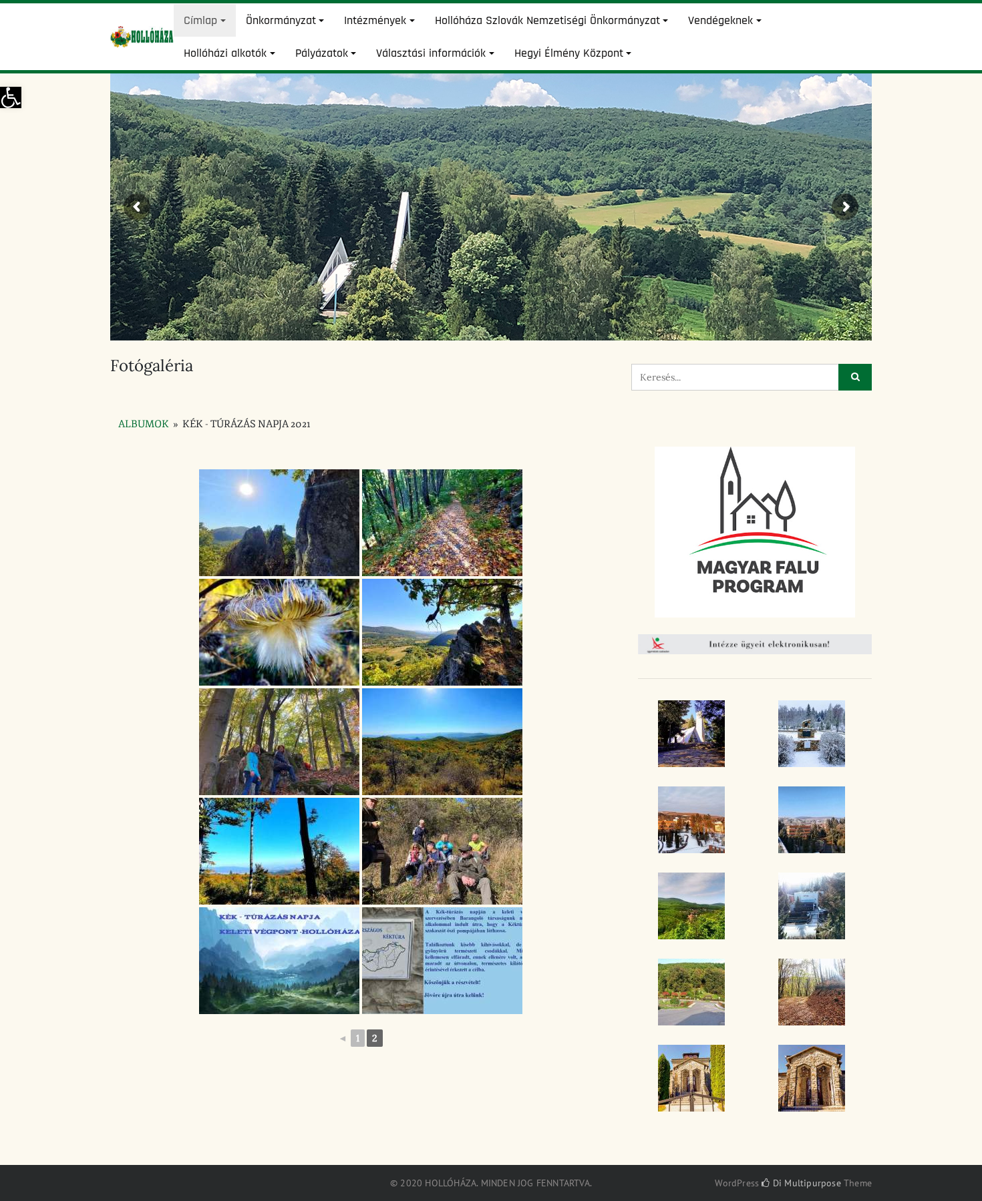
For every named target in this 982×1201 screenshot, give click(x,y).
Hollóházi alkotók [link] (225, 53)
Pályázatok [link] (321, 53)
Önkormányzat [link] (281, 20)
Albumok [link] (143, 424)
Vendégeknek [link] (720, 20)
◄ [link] (342, 1038)
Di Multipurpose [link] (805, 1183)
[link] (10, 97)
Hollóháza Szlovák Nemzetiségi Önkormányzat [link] (547, 20)
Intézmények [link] (375, 20)
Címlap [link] (200, 20)
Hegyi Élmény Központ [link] (568, 53)
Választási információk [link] (431, 53)
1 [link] (357, 1038)
